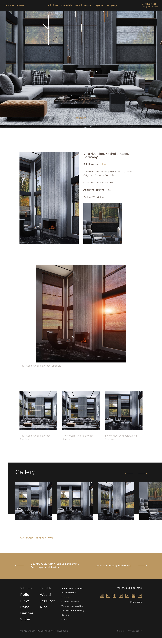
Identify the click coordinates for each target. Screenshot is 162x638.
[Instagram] (108, 595)
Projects (66, 597)
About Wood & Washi (72, 588)
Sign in (120, 631)
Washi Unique (69, 593)
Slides (25, 619)
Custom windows (70, 602)
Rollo (24, 594)
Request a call (150, 7)
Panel (25, 607)
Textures (47, 601)
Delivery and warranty (73, 611)
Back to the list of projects (36, 538)
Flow (24, 601)
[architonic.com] (133, 595)
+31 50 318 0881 (149, 4)
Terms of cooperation (73, 606)
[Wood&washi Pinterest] (121, 595)
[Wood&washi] (127, 595)
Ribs (44, 607)
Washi (45, 594)
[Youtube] (102, 595)
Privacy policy (135, 631)
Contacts (66, 619)
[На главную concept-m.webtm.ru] (14, 6)
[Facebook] (114, 595)
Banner (27, 613)
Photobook (136, 602)
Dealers (65, 615)
